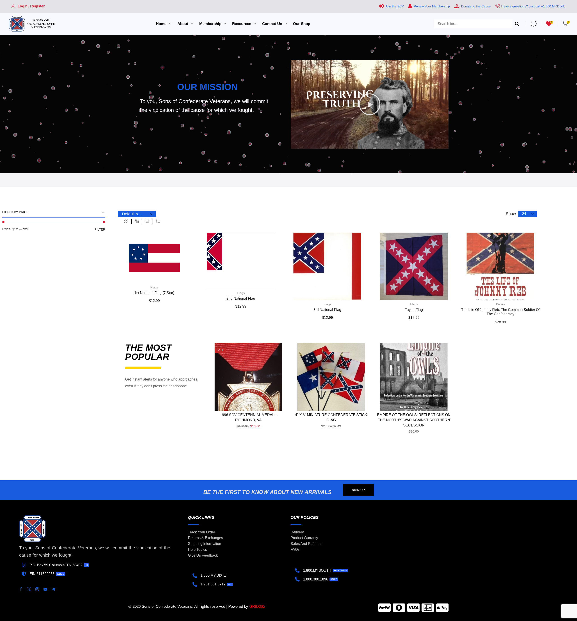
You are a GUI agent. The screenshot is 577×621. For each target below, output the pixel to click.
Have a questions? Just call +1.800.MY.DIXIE (533, 6)
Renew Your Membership (432, 6)
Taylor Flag (414, 310)
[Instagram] (37, 589)
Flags (154, 287)
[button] (28, 6)
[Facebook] (21, 589)
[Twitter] (29, 589)
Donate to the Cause (476, 6)
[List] (158, 221)
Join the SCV (394, 6)
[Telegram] (53, 589)
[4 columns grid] (147, 221)
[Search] (517, 23)
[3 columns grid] (137, 221)
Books (500, 304)
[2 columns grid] (126, 221)
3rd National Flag (327, 310)
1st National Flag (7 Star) (154, 293)
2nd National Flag (241, 298)
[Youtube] (45, 589)
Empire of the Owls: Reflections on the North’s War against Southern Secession (414, 420)
